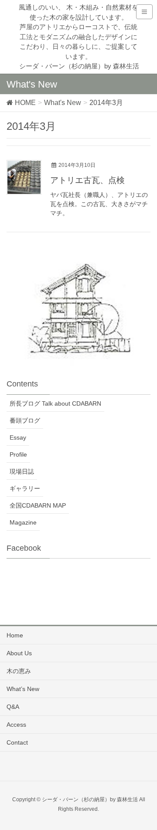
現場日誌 (22, 471)
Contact (17, 742)
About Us (19, 653)
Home (15, 635)
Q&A (13, 706)
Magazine (23, 522)
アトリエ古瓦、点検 (87, 180)
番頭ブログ (25, 420)
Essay (18, 437)
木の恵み (19, 670)
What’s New (23, 688)
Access (16, 724)
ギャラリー (25, 488)
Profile (18, 454)
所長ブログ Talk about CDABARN (55, 403)
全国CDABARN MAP (38, 505)
